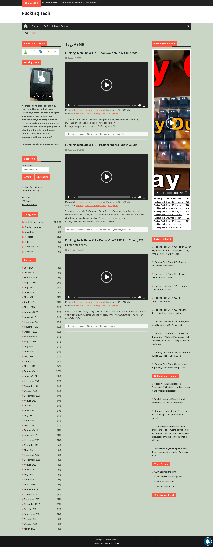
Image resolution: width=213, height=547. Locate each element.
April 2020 (29, 420)
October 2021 (30, 331)
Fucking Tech (36, 13)
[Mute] (139, 105)
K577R (110, 229)
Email (103, 113)
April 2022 (29, 302)
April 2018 (29, 479)
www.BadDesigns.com (165, 471)
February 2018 (31, 489)
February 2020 (31, 430)
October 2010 (30, 523)
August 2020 (30, 400)
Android (79, 113)
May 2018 (28, 474)
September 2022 (32, 277)
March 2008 (29, 528)
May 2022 (28, 297)
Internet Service (60, 26)
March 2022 (29, 307)
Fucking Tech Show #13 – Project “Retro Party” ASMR (101, 145)
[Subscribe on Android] (25, 52)
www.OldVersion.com (164, 486)
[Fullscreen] (144, 105)
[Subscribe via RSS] (48, 52)
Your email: (27, 165)
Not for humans (33, 226)
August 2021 (30, 341)
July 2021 (28, 346)
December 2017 (31, 499)
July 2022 (28, 287)
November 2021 (32, 326)
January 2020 (30, 435)
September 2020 (32, 395)
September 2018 (32, 459)
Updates (29, 251)
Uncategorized (32, 246)
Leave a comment (77, 134)
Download (100, 110)
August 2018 (30, 464)
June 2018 (29, 469)
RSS (110, 113)
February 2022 (31, 312)
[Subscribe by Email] (40, 52)
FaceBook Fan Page (31, 190)
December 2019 (31, 440)
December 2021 (31, 321)
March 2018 (29, 484)
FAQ (46, 26)
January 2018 (30, 494)
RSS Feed (26, 201)
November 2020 (32, 385)
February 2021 (31, 371)
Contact (36, 26)
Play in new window (83, 110)
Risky (27, 241)
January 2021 (30, 376)
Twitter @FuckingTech (33, 187)
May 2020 (28, 415)
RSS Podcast (28, 197)
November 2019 (32, 445)
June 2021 (29, 351)
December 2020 (31, 380)
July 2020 (28, 405)
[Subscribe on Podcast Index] (33, 52)
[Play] (69, 105)
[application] (106, 85)
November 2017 (32, 504)
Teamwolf (112, 134)
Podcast (93, 134)
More (115, 113)
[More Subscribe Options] (55, 52)
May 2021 (28, 356)
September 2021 (32, 336)
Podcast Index (92, 113)
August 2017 (30, 518)
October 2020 (30, 390)
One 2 (116, 326)
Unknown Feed (165, 495)
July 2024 (28, 267)
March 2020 (29, 425)
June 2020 (29, 410)
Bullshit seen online (35, 222)
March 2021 (29, 366)
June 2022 (29, 292)
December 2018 (31, 454)
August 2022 (30, 282)
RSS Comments (29, 204)
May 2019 (28, 449)
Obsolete (29, 231)
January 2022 (30, 316)
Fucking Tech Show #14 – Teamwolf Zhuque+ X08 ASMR (102, 53)
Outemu (117, 229)
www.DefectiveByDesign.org (168, 476)
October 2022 (30, 272)
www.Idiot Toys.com (164, 481)
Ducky (110, 326)
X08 (118, 134)
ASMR (104, 134)
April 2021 (29, 361)
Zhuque (124, 134)
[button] (106, 85)
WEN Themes (114, 543)
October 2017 (30, 509)
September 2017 (32, 514)
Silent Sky (126, 229)
